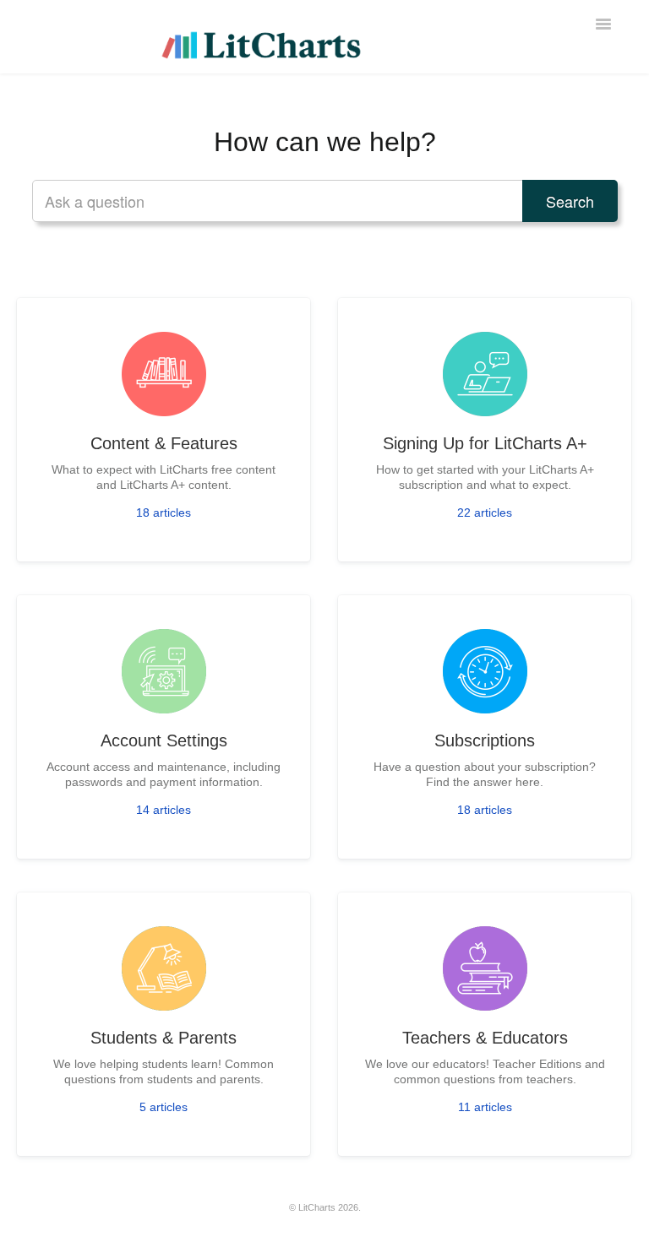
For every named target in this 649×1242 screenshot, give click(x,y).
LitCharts (316, 1207)
